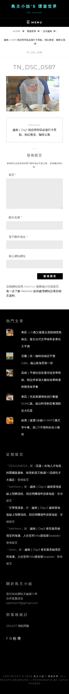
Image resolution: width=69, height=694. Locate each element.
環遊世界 (31, 31)
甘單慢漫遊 (16, 507)
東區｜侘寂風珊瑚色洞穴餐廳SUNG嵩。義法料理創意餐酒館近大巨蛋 (41, 403)
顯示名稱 (15, 217)
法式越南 (47, 31)
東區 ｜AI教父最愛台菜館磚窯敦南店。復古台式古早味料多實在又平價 (41, 339)
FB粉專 (14, 638)
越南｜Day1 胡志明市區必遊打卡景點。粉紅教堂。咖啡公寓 (34, 39)
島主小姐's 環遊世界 (34, 6)
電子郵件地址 (18, 237)
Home (17, 31)
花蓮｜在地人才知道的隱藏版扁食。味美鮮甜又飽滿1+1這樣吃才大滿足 (33, 472)
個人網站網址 (17, 256)
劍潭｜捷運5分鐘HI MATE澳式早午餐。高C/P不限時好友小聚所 (40, 427)
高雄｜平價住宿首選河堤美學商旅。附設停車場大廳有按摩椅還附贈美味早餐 (41, 379)
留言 (12, 174)
